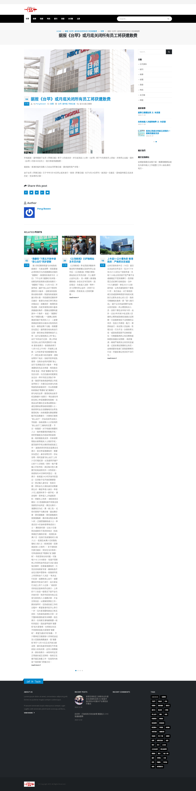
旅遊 (62, 19)
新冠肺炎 (154, 420)
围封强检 (160, 399)
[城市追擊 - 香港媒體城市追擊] (30, 9)
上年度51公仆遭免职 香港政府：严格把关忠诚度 (82, 260)
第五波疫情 (164, 442)
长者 (164, 451)
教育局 (161, 412)
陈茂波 (165, 455)
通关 (153, 451)
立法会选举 (155, 442)
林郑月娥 (154, 425)
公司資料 (143, 64)
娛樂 (34, 19)
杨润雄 (167, 420)
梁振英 (153, 429)
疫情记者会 (160, 433)
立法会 (164, 438)
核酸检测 (161, 425)
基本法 (153, 403)
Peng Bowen (41, 104)
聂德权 (153, 447)
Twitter (31, 192)
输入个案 (165, 447)
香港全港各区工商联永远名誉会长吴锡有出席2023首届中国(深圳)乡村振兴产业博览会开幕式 (154, 116)
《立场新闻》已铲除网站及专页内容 (43, 260)
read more (35, 297)
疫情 (153, 433)
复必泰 (160, 403)
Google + (42, 192)
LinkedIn (37, 192)
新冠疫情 (154, 416)
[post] (141, 114)
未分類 (70, 19)
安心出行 (154, 407)
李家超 (161, 420)
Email (47, 192)
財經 (41, 19)
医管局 (153, 399)
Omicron (155, 390)
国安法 (167, 399)
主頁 (78, 19)
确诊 (153, 438)
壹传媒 (65, 104)
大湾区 (166, 403)
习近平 (153, 394)
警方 (159, 447)
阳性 (153, 455)
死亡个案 (160, 429)
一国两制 (163, 390)
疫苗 (167, 433)
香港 (153, 460)
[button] (76, 364)
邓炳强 (159, 451)
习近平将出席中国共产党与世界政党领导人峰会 (119, 261)
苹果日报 (71, 104)
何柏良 (160, 394)
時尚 (48, 19)
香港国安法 (160, 460)
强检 (160, 407)
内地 (166, 394)
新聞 (27, 19)
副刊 (55, 19)
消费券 (167, 429)
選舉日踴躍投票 (144, 140)
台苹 (60, 104)
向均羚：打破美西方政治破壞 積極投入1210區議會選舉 (154, 130)
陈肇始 (159, 455)
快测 (166, 407)
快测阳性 (154, 412)
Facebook (26, 192)
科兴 (158, 438)
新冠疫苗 (161, 416)
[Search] (168, 19)
